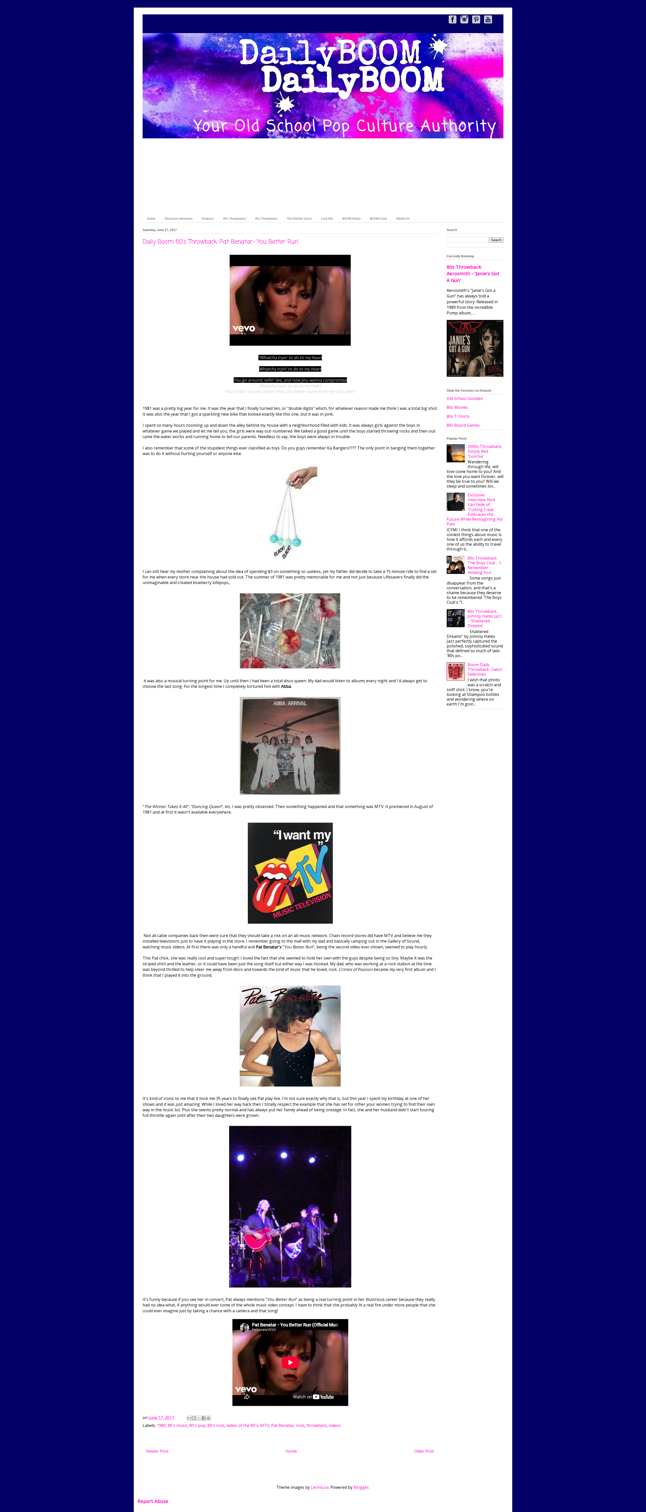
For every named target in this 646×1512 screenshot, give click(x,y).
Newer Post (157, 1451)
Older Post (424, 1451)
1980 (161, 1425)
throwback (316, 1425)
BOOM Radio (351, 218)
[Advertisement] (323, 177)
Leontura (320, 1487)
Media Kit (402, 218)
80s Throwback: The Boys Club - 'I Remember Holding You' (484, 565)
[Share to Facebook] (203, 1418)
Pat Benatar (282, 1425)
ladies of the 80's (242, 1425)
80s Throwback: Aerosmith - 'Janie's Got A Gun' (473, 273)
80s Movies (457, 407)
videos (335, 1425)
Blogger (361, 1487)
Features (208, 218)
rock (300, 1425)
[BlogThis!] (194, 1418)
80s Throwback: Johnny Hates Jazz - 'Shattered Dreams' (485, 619)
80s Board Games (463, 425)
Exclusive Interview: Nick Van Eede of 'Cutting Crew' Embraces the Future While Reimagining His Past (475, 509)
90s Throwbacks (266, 218)
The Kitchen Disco (299, 218)
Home (151, 218)
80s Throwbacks (234, 218)
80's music (177, 1425)
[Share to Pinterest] (208, 1418)
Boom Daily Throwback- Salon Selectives (485, 669)
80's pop (197, 1425)
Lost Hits (327, 218)
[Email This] (189, 1418)
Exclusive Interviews (179, 218)
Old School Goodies (465, 398)
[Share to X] (198, 1418)
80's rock (215, 1425)
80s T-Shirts (458, 416)
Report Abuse (153, 1501)
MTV (264, 1425)
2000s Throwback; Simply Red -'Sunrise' (485, 451)
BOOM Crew (378, 218)
